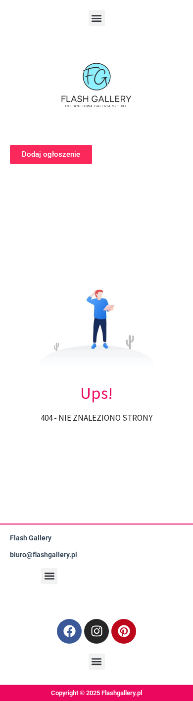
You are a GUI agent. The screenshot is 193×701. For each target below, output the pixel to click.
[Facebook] (69, 631)
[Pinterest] (123, 631)
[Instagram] (96, 631)
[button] (97, 18)
